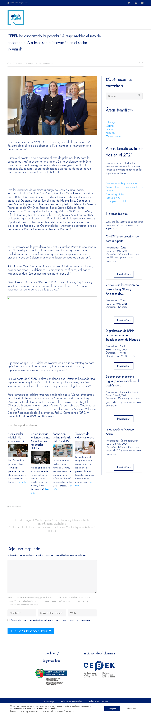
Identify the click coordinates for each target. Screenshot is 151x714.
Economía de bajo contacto (121, 183)
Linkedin (136, 3)
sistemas (29, 63)
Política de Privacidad (71, 701)
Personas (110, 132)
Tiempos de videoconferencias (85, 435)
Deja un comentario (45, 63)
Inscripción (123, 274)
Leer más (22, 481)
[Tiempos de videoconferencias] (85, 447)
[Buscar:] (124, 96)
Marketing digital (115, 194)
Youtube (142, 3)
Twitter (129, 3)
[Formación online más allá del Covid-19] (63, 450)
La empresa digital (116, 201)
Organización (113, 136)
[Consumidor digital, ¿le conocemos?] (18, 450)
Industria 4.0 (113, 197)
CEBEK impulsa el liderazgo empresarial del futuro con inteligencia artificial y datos (52, 529)
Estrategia (111, 122)
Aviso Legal (48, 701)
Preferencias (69, 711)
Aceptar (112, 708)
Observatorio (15, 506)
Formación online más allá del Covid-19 (62, 437)
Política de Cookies (98, 701)
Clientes (110, 125)
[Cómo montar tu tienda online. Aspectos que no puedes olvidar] (40, 457)
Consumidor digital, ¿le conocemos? (16, 437)
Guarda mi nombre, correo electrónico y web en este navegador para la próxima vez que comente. (51, 620)
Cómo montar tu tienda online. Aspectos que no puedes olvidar (40, 441)
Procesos (110, 129)
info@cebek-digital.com (19, 3)
